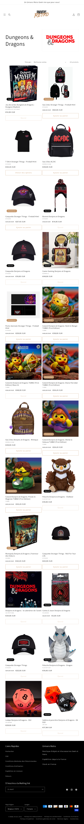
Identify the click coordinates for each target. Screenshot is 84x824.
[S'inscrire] (42, 789)
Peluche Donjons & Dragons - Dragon (57, 665)
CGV (7, 756)
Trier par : (28, 62)
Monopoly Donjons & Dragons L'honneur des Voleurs (21, 555)
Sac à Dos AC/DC (49, 162)
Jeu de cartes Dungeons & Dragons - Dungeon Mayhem (20, 106)
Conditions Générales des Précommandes (20, 761)
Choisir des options (23, 173)
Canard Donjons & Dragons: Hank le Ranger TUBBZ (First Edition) (60, 327)
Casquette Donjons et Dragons (17, 271)
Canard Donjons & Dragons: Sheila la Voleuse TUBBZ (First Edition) (57, 441)
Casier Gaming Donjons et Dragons (56, 271)
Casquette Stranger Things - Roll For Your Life (59, 555)
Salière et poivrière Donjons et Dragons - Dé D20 (60, 721)
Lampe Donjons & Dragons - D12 (18, 720)
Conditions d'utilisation (14, 766)
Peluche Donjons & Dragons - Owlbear (57, 497)
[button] (4, 14)
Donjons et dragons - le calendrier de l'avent (23, 610)
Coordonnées (74, 819)
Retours (8, 776)
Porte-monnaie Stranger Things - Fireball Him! (22, 327)
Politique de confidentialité (53, 816)
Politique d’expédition (27, 819)
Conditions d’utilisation (71, 816)
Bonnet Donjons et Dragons (53, 216)
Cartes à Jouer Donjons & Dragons (56, 610)
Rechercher (9, 751)
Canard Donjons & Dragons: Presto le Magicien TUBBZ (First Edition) (20, 498)
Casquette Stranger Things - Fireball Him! (22, 216)
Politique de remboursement (33, 816)
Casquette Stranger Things (16, 665)
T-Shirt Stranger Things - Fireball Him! (21, 162)
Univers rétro (18, 816)
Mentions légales (62, 819)
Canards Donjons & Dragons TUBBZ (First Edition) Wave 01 (22, 384)
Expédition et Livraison (14, 771)
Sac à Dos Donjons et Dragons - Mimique (21, 440)
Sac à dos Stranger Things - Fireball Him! (59, 105)
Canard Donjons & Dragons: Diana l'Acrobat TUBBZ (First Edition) (60, 384)
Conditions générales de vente (45, 819)
